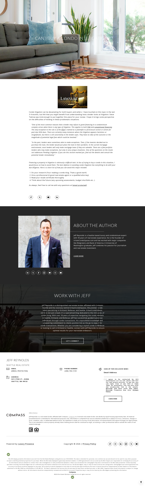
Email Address (110, 372)
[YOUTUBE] (50, 273)
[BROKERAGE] (44, 273)
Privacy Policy (89, 444)
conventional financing (103, 127)
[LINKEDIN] (28, 273)
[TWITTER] (33, 273)
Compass (72, 416)
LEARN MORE (79, 256)
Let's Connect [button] (72, 341)
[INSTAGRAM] (55, 273)
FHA (88, 127)
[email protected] (79, 185)
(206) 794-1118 (70, 371)
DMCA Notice (33, 413)
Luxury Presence (26, 444)
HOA (63, 130)
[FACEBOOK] (39, 273)
